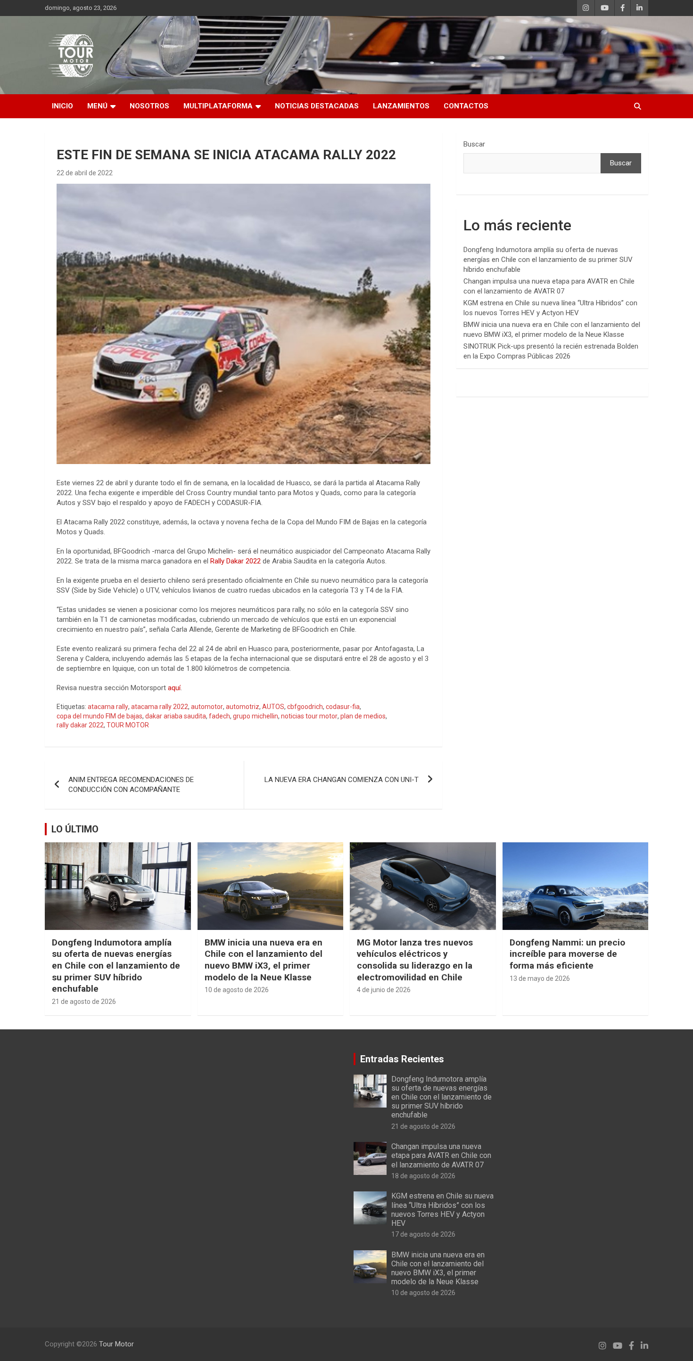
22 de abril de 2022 (85, 173)
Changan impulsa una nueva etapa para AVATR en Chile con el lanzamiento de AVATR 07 (441, 1155)
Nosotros (149, 106)
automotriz (242, 706)
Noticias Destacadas (317, 106)
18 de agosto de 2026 (423, 1176)
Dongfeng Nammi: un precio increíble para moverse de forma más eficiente (567, 954)
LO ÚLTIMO (75, 829)
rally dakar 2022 (80, 725)
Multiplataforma (218, 106)
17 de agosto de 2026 (423, 1234)
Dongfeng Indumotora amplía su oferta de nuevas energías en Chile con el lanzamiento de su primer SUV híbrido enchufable (548, 259)
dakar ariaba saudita (175, 716)
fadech (219, 716)
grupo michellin (255, 716)
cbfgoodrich (305, 706)
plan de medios (363, 716)
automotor (207, 706)
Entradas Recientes (402, 1059)
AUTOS (273, 706)
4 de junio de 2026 (384, 990)
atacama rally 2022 (159, 706)
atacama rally (108, 706)
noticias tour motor (309, 716)
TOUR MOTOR (128, 725)
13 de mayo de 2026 (540, 978)
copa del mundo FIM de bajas (99, 716)
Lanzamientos (401, 106)
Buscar (474, 144)
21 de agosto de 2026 (84, 1001)
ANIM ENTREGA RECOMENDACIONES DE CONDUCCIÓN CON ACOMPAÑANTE (131, 784)
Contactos (466, 106)
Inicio (62, 106)
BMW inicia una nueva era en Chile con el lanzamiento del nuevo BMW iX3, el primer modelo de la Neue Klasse (263, 960)
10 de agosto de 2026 (237, 990)
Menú (97, 106)
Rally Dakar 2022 (234, 561)
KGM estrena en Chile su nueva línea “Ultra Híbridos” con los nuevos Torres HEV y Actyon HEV (442, 1209)
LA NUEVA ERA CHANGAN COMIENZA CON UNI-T (341, 779)
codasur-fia (343, 706)
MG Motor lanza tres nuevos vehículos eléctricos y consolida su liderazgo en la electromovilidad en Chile (415, 960)
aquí (174, 688)
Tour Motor (116, 1344)
